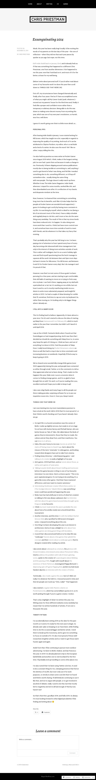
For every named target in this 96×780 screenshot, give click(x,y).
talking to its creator (42, 459)
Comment (72, 753)
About (39, 4)
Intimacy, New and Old (70, 765)
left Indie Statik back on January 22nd (47, 63)
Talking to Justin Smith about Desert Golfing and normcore (56, 468)
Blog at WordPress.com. (48, 776)
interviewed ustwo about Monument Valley (62, 552)
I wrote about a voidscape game (60, 540)
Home (30, 4)
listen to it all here (44, 441)
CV (58, 4)
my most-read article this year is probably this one (58, 507)
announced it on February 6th (56, 321)
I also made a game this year (52, 576)
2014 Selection (23, 765)
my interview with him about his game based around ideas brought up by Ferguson (57, 501)
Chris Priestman (48, 19)
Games (65, 4)
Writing (49, 4)
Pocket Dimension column (64, 348)
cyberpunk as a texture (55, 549)
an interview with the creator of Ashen (60, 570)
